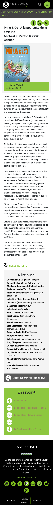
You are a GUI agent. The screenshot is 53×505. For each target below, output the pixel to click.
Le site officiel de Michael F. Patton (30, 408)
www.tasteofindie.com (26, 477)
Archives (37, 500)
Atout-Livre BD (20, 400)
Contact (11, 500)
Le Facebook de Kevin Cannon (27, 429)
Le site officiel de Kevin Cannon (28, 415)
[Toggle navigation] (47, 4)
